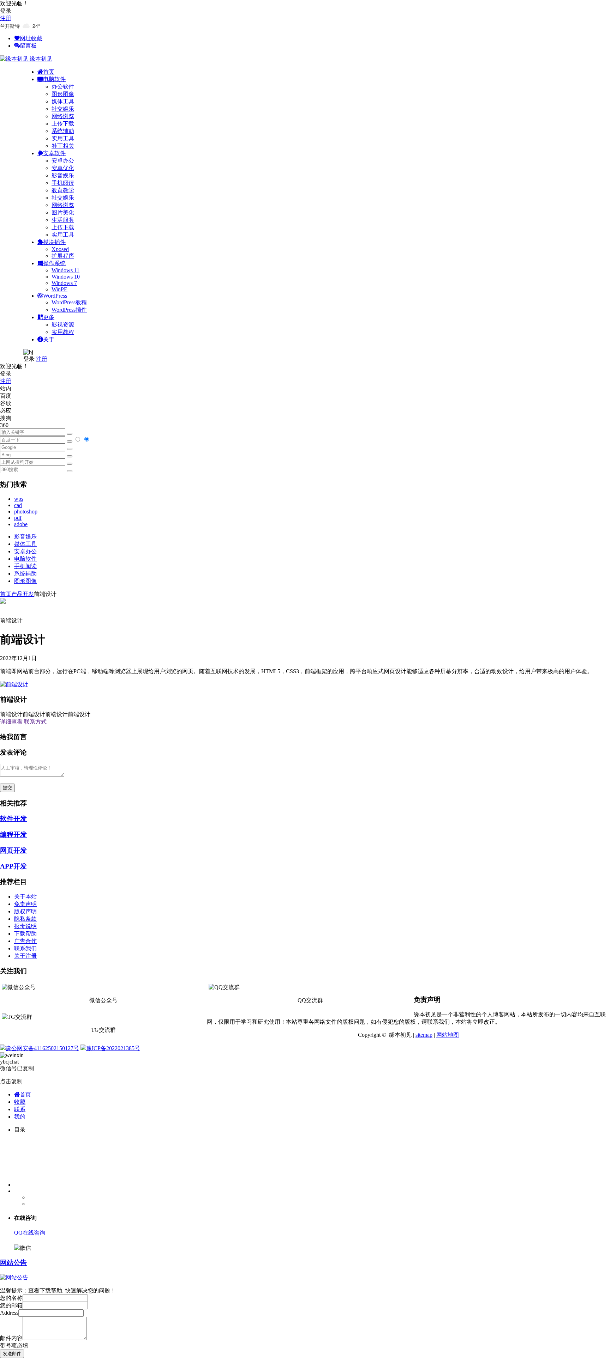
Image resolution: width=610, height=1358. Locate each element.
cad (18, 505)
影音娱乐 (63, 175)
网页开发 (13, 850)
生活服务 (63, 220)
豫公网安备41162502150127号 (42, 1048)
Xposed (60, 249)
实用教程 (63, 332)
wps (18, 499)
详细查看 (11, 722)
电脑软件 (25, 559)
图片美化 (63, 212)
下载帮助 (25, 934)
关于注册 (25, 956)
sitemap (423, 1035)
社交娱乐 (63, 109)
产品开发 (22, 594)
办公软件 (63, 87)
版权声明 (25, 911)
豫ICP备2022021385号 (113, 1048)
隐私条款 (25, 919)
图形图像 (63, 94)
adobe (21, 524)
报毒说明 (25, 926)
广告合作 (25, 941)
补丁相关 (63, 146)
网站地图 (447, 1035)
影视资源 (63, 325)
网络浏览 (63, 116)
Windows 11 (65, 270)
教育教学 (63, 190)
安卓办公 (63, 161)
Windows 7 (64, 283)
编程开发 (13, 834)
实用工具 (63, 138)
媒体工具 (63, 101)
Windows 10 (66, 277)
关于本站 (25, 897)
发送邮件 (12, 1353)
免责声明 (25, 904)
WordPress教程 (69, 302)
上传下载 (63, 124)
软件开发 (13, 818)
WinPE (59, 289)
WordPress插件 (69, 310)
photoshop (25, 511)
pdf (18, 518)
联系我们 (25, 948)
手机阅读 (63, 183)
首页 (5, 594)
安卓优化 (63, 168)
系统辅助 (63, 131)
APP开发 (13, 866)
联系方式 (35, 722)
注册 (5, 18)
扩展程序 (63, 256)
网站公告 (13, 1262)
